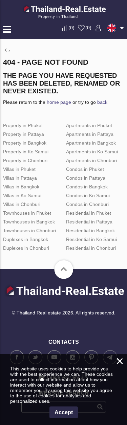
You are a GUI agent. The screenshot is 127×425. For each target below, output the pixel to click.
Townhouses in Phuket (27, 213)
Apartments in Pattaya (89, 134)
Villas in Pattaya (20, 178)
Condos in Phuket (85, 169)
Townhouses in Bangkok (29, 221)
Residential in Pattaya (89, 221)
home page (59, 102)
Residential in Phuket (88, 213)
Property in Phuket (23, 125)
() (71, 27)
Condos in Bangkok (87, 186)
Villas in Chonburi (21, 204)
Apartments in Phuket (89, 125)
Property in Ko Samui (25, 151)
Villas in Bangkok (21, 186)
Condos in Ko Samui (88, 195)
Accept (64, 412)
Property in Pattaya (23, 134)
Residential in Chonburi (91, 248)
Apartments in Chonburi (91, 160)
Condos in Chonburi (87, 204)
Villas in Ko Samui (22, 195)
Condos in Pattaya (85, 178)
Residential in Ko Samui (91, 239)
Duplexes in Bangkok (25, 239)
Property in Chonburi (25, 160)
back (102, 102)
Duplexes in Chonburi (26, 248)
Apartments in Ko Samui (92, 151)
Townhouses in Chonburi (29, 230)
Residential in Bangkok (90, 230)
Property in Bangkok (24, 143)
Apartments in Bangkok (91, 143)
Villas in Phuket (19, 169)
